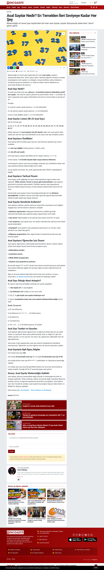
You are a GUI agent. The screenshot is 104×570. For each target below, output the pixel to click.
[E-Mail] (18, 479)
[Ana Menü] (96, 7)
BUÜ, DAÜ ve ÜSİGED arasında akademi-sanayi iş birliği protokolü (37, 520)
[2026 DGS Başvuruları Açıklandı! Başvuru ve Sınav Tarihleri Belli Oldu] (17, 494)
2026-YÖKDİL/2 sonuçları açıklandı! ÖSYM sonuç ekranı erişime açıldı (56, 520)
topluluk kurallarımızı (24, 457)
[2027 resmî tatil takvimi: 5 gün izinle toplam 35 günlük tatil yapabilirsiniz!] (37, 494)
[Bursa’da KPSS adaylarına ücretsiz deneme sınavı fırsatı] (56, 494)
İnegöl (14, 7)
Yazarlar (24, 7)
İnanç (60, 7)
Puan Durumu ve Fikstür (83, 549)
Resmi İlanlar (75, 7)
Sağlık (48, 7)
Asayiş (30, 7)
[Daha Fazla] (17, 67)
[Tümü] (95, 33)
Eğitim (9, 12)
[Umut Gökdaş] (12, 471)
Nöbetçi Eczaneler (15, 549)
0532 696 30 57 (43, 539)
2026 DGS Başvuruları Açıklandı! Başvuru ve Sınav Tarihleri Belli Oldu (16, 502)
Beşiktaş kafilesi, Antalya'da (88, 48)
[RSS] (91, 534)
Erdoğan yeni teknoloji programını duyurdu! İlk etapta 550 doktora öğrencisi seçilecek (17, 521)
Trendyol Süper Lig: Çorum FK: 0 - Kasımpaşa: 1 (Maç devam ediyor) (88, 57)
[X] (76, 534)
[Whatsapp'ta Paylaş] (14, 67)
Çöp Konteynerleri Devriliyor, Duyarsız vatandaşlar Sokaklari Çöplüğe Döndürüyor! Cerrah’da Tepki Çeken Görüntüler (88, 73)
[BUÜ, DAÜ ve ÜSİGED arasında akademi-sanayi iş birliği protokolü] (37, 512)
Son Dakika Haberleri (38, 553)
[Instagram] (82, 534)
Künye (13, 559)
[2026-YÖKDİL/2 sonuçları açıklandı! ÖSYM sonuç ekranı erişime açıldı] (56, 512)
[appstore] (75, 540)
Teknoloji (54, 7)
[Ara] (92, 7)
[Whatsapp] (88, 534)
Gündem (36, 7)
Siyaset (42, 7)
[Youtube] (85, 534)
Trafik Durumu (58, 549)
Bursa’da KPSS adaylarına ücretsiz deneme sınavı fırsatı (55, 501)
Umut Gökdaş (12, 71)
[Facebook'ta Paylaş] (8, 67)
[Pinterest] (79, 534)
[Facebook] (73, 534)
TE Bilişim (94, 559)
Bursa (8, 7)
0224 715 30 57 (44, 536)
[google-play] (90, 540)
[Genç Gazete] (15, 2)
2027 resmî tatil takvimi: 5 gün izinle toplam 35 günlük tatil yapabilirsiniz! (36, 502)
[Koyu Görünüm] (94, 7)
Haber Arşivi (58, 553)
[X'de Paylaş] (11, 67)
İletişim (9, 559)
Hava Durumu (36, 549)
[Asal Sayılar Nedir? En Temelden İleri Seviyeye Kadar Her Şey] (37, 48)
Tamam (95, 567)
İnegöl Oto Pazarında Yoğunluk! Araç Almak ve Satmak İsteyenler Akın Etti (88, 65)
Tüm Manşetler (14, 553)
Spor (18, 7)
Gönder (11, 451)
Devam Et (19, 476)
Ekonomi (66, 7)
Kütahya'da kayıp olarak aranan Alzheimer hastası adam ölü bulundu (88, 41)
